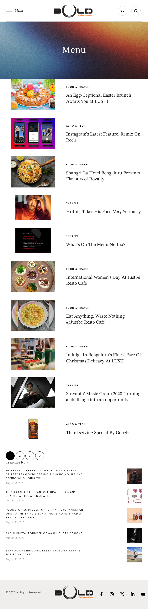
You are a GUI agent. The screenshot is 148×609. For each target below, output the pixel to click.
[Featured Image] (33, 94)
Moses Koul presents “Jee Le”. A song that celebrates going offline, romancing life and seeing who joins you (44, 474)
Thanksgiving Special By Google (98, 433)
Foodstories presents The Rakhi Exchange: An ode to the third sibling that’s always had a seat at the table (44, 513)
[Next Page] (39, 455)
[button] (14, 11)
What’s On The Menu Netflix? (95, 245)
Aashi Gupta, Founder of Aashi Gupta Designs (44, 533)
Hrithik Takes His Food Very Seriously (103, 212)
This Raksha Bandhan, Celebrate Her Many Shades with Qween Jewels (41, 494)
